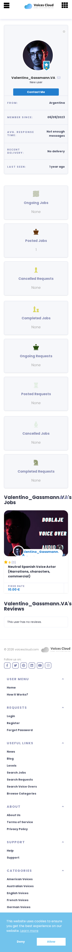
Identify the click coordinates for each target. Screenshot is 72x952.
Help (10, 851)
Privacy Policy (17, 829)
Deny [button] (21, 942)
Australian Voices (20, 886)
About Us (13, 815)
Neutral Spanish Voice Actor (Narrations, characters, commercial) (32, 571)
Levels (11, 766)
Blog (10, 759)
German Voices (18, 907)
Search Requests (20, 780)
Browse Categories (21, 794)
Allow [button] (51, 942)
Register (13, 723)
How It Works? (17, 695)
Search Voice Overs (22, 787)
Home (11, 688)
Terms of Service (20, 822)
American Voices (20, 879)
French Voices (17, 900)
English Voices (17, 893)
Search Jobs (16, 773)
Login (11, 716)
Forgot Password (20, 730)
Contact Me (36, 92)
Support (13, 858)
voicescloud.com (27, 649)
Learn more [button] (29, 930)
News (11, 752)
